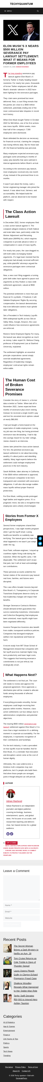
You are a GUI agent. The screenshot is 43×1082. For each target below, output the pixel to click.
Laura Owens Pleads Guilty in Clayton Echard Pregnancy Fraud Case (26, 975)
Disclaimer (9, 1067)
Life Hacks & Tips (10, 1039)
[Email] (8, 834)
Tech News (7, 1051)
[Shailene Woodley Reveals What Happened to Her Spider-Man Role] (7, 986)
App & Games (11, 843)
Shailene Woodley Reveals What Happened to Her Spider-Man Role (26, 987)
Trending (6, 1056)
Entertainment (9, 1031)
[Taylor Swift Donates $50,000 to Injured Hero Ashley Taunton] (7, 998)
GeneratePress (21, 1078)
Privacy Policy (20, 1067)
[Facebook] (40, 538)
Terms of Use (33, 1067)
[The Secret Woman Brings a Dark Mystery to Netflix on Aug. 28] (7, 948)
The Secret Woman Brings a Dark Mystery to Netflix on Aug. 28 (26, 950)
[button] (38, 11)
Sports (6, 1047)
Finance (6, 1035)
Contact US (26, 1071)
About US (16, 1071)
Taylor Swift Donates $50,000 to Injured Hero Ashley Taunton (25, 999)
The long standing (15, 73)
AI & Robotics (9, 1022)
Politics (6, 1043)
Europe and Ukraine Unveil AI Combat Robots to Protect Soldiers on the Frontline (19, 853)
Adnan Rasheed (22, 67)
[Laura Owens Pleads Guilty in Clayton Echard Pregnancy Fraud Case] (7, 973)
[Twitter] (40, 543)
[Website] (11, 834)
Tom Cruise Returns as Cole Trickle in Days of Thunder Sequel (25, 962)
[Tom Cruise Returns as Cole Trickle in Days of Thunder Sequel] (7, 961)
